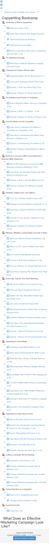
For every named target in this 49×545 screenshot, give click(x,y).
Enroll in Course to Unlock (24, 538)
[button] (1, 2)
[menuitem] (1, 5)
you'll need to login (34, 535)
